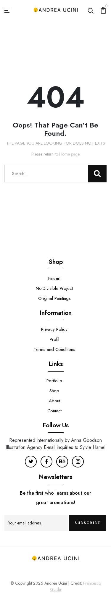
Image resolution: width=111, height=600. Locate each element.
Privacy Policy (54, 329)
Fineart (54, 278)
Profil (54, 339)
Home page (69, 154)
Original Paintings (54, 298)
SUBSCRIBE (87, 523)
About (54, 401)
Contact (54, 411)
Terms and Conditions (54, 349)
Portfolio (54, 380)
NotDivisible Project (54, 288)
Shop (54, 391)
